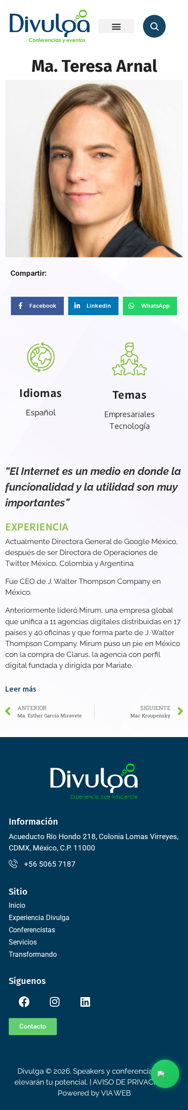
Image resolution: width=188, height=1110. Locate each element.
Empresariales (129, 414)
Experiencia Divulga (39, 917)
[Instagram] (54, 1001)
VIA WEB (116, 1093)
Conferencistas (32, 930)
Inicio (17, 905)
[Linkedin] (85, 1001)
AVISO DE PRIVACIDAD (132, 1082)
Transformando (33, 954)
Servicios (23, 942)
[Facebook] (24, 1001)
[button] (116, 26)
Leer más (20, 689)
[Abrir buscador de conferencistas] (154, 26)
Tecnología (129, 426)
